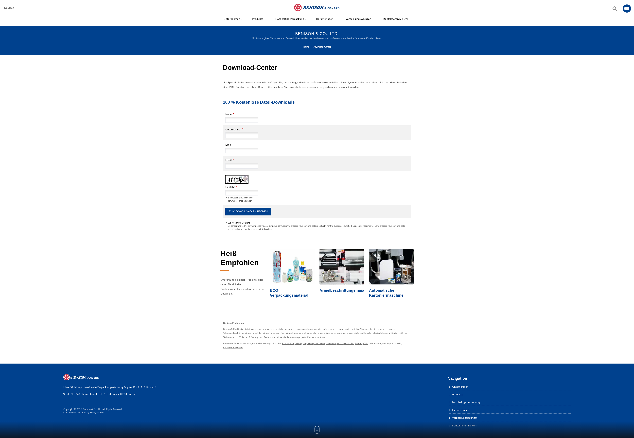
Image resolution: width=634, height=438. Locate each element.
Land (228, 144)
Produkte (258, 19)
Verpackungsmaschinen (314, 344)
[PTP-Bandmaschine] (391, 266)
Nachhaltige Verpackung (289, 19)
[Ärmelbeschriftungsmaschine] (292, 266)
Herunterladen (325, 19)
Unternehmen (232, 19)
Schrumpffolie (361, 344)
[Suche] (615, 9)
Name (229, 114)
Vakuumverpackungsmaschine (340, 344)
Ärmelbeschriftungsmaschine (296, 290)
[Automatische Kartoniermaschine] (341, 266)
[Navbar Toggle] (627, 8)
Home (306, 47)
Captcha (231, 187)
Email (229, 160)
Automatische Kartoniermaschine (336, 293)
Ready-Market (97, 413)
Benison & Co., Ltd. (92, 409)
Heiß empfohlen (239, 258)
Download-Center (322, 47)
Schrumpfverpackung (292, 344)
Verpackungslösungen (359, 19)
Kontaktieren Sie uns (396, 19)
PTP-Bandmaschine (387, 290)
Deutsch (9, 8)
